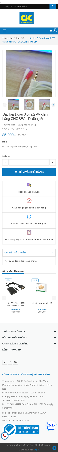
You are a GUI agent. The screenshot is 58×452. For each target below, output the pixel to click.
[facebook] (10, 362)
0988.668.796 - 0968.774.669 (30, 392)
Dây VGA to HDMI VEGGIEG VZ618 (16, 304)
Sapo (36, 449)
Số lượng (6, 156)
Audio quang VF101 (42, 303)
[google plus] (15, 362)
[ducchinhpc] (29, 18)
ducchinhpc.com (21, 420)
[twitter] (4, 362)
